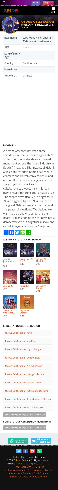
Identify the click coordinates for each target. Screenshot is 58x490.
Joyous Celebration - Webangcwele (23, 382)
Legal (17, 467)
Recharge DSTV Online (32, 467)
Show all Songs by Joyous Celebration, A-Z (24, 414)
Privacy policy (31, 463)
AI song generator (39, 476)
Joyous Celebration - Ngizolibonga (23, 349)
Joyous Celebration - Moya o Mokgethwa (26, 390)
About (20, 463)
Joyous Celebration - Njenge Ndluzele (24, 374)
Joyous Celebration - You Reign (21, 341)
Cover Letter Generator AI (22, 473)
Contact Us (45, 463)
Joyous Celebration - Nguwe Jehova (23, 366)
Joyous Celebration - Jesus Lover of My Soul (28, 399)
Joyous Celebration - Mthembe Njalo (24, 407)
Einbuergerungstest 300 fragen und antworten (29, 470)
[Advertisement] (29, 109)
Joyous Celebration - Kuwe (18, 332)
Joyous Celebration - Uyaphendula (22, 357)
